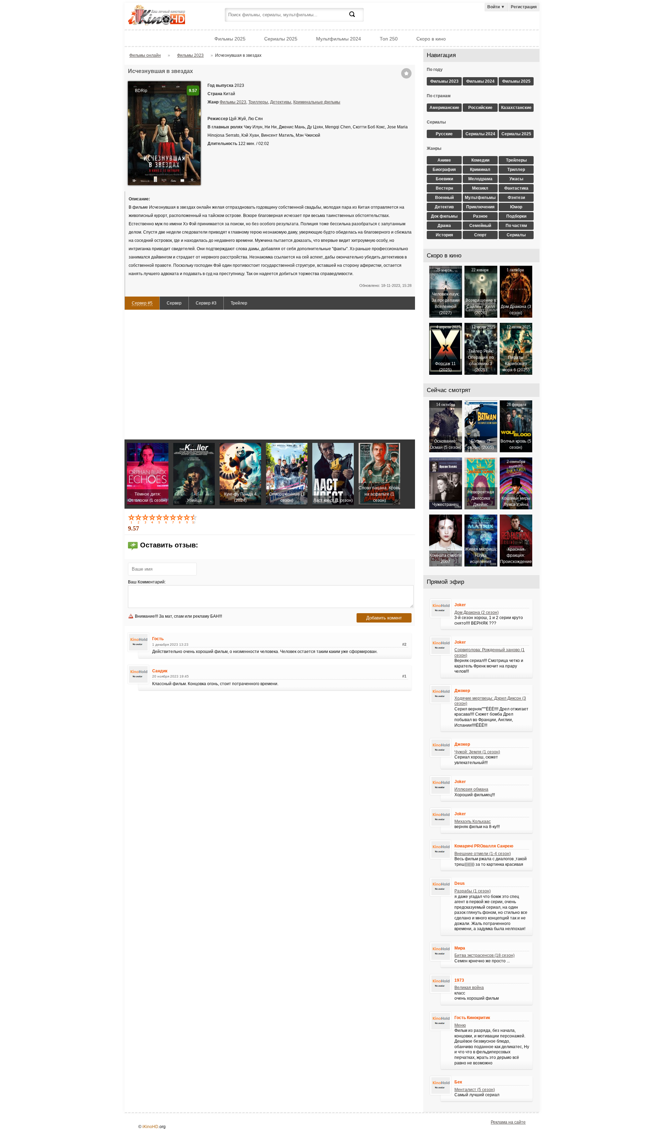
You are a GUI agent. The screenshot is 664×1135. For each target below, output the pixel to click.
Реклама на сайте (508, 1122)
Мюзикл (480, 188)
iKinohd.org (166, 15)
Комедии (480, 160)
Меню (460, 1025)
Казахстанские (516, 107)
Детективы (280, 102)
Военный (444, 197)
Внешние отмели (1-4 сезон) (482, 853)
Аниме (444, 160)
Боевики (444, 178)
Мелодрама (480, 178)
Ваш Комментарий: (147, 582)
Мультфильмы (480, 197)
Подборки (516, 216)
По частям (516, 225)
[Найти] (356, 18)
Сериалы (516, 235)
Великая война (469, 987)
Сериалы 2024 (480, 133)
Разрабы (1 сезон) (472, 891)
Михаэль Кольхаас (472, 821)
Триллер (516, 169)
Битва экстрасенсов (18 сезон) (484, 955)
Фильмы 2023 (233, 102)
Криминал (480, 169)
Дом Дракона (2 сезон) (476, 612)
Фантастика (516, 188)
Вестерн (444, 188)
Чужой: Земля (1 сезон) (477, 752)
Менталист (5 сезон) (474, 1089)
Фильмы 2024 (480, 81)
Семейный (480, 225)
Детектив (444, 207)
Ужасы (516, 178)
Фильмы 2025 (230, 39)
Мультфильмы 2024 (338, 39)
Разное (480, 216)
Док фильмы (444, 216)
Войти (496, 6)
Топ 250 (389, 39)
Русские (444, 133)
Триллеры (258, 102)
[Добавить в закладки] (406, 73)
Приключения (480, 207)
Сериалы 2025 (280, 39)
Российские (480, 107)
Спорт (480, 235)
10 (194, 519)
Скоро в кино (431, 39)
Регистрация (524, 6)
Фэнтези (516, 197)
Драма (444, 225)
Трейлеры (516, 160)
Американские (444, 107)
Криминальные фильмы (316, 102)
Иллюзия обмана (471, 789)
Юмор (516, 207)
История (444, 235)
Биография (444, 169)
